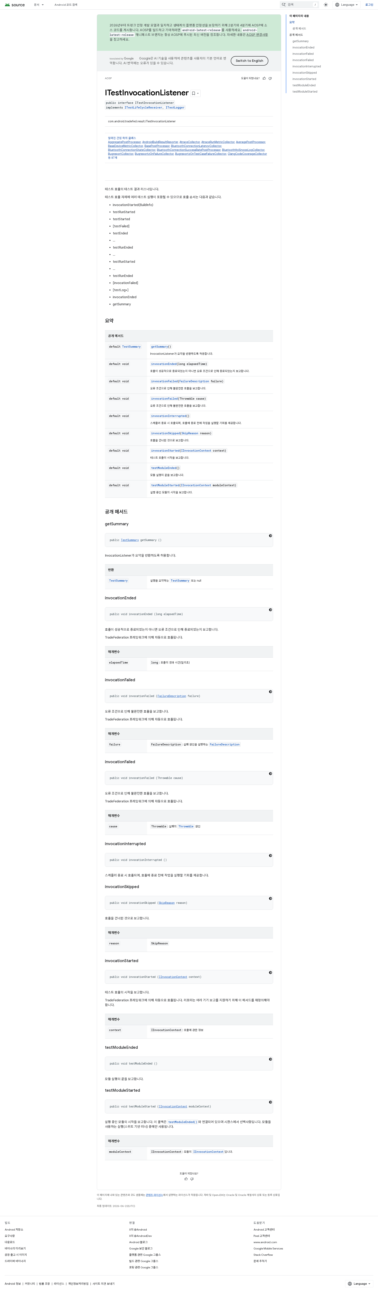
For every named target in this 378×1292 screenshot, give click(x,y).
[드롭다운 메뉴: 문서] (44, 4)
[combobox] (299, 4)
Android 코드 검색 (66, 4)
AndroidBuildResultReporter (160, 142)
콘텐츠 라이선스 (154, 1195)
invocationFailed (164, 381)
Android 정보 (13, 1283)
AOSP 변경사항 (257, 35)
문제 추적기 (260, 1261)
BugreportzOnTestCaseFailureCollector (200, 154)
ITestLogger (175, 107)
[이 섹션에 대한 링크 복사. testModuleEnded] (142, 1047)
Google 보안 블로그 (141, 1248)
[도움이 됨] (264, 78)
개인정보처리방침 (78, 1283)
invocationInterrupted (168, 416)
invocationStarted (165, 450)
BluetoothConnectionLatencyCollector (196, 146)
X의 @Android (138, 1229)
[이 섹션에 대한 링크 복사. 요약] (117, 321)
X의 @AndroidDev (140, 1236)
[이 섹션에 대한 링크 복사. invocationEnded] (140, 598)
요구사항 (10, 1236)
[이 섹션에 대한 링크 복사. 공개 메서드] (132, 512)
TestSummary (131, 346)
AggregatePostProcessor (124, 142)
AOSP (108, 78)
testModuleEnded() (182, 1122)
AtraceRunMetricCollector (217, 142)
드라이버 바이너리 (15, 1261)
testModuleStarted (165, 485)
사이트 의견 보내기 (104, 1283)
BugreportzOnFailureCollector (154, 154)
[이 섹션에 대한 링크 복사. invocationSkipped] (143, 887)
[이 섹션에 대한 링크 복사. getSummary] (132, 524)
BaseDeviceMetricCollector (125, 146)
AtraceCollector (190, 142)
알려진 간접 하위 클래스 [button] (187, 148)
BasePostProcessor (157, 146)
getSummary (159, 346)
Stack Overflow (263, 1255)
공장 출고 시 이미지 (16, 1255)
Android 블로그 (138, 1242)
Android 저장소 (14, 1229)
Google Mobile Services (268, 1248)
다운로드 (10, 1242)
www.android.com (265, 1242)
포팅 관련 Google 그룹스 (143, 1267)
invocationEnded (164, 364)
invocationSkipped (165, 433)
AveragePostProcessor (250, 142)
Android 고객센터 (264, 1229)
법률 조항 (44, 1283)
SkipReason (190, 433)
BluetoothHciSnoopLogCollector (243, 150)
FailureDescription (194, 381)
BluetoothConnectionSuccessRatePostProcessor (188, 150)
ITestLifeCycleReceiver (143, 107)
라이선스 (59, 1283)
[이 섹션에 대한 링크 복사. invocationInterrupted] (150, 844)
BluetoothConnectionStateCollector (131, 150)
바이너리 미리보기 (15, 1248)
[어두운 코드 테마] (270, 535)
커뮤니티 (30, 1283)
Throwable (186, 826)
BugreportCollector (120, 154)
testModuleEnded (163, 468)
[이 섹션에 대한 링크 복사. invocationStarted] (142, 961)
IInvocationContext (196, 450)
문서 (36, 4)
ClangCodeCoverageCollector (247, 154)
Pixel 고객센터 (262, 1236)
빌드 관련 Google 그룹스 (143, 1261)
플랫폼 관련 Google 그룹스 (145, 1255)
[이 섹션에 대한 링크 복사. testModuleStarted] (144, 1090)
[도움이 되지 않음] (270, 78)
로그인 (369, 4)
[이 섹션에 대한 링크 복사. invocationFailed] (139, 680)
